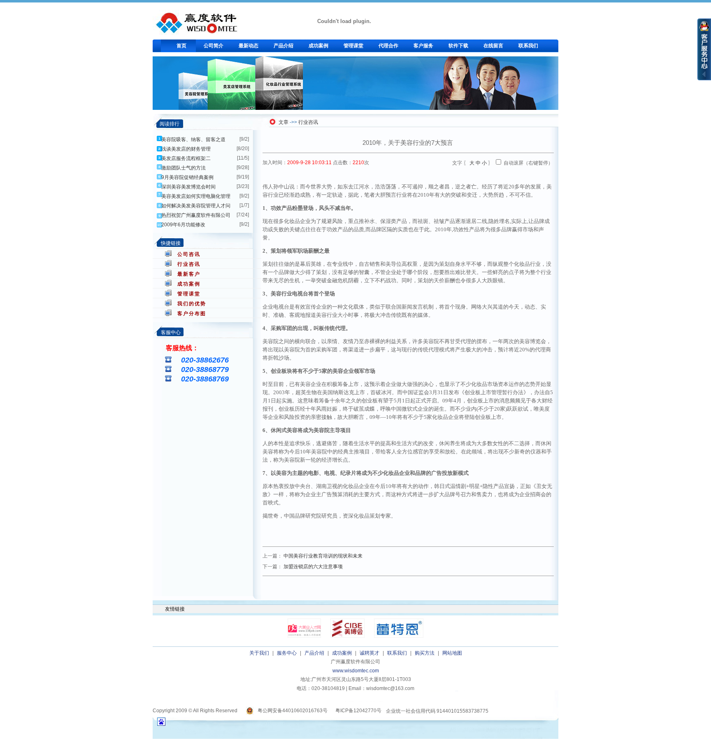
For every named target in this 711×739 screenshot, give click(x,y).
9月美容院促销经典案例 (187, 177)
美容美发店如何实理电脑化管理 (195, 196)
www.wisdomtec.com (355, 671)
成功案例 (318, 46)
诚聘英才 (369, 653)
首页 (181, 46)
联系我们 (528, 46)
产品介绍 (283, 46)
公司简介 (213, 46)
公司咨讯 (188, 254)
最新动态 (248, 46)
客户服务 (423, 46)
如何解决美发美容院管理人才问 (195, 206)
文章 (283, 122)
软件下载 (458, 46)
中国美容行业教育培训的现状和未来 (322, 556)
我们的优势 (191, 304)
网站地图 (452, 653)
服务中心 (287, 653)
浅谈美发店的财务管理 (186, 149)
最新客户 (188, 274)
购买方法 (424, 653)
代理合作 (388, 46)
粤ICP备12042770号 (358, 710)
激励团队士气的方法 (183, 168)
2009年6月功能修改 (183, 225)
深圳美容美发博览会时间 (188, 187)
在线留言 (493, 46)
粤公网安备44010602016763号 (293, 710)
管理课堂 (353, 46)
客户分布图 (191, 313)
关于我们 (259, 653)
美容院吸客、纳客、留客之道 (193, 139)
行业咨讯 (188, 264)
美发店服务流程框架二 (186, 158)
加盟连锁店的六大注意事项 (313, 566)
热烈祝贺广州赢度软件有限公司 (195, 215)
